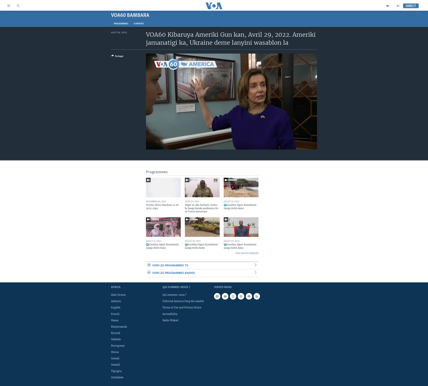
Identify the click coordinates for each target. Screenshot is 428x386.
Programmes (121, 24)
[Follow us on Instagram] (233, 296)
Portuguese (118, 345)
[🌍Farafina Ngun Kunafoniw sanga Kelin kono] (202, 227)
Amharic (116, 301)
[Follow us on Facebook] (217, 296)
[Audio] (398, 5)
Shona (115, 352)
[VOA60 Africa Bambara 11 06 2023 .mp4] (163, 187)
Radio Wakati (171, 320)
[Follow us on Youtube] (225, 296)
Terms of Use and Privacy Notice (182, 307)
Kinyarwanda (119, 326)
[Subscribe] (249, 296)
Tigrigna (116, 371)
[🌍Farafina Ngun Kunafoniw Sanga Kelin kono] (241, 187)
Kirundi (115, 333)
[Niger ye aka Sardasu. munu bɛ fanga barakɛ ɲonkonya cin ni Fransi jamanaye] (202, 187)
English (115, 307)
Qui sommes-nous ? (174, 295)
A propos (139, 24)
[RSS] (257, 296)
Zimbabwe (117, 377)
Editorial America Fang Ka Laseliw (183, 301)
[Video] (388, 5)
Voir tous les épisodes (247, 253)
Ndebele (116, 339)
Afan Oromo (118, 295)
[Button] (117, 57)
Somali (115, 358)
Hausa (114, 320)
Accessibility (170, 314)
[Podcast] (241, 296)
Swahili (115, 364)
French (115, 314)
